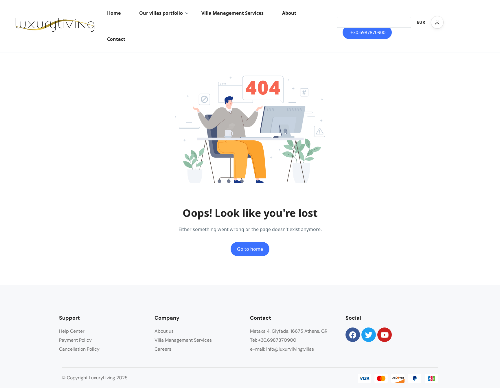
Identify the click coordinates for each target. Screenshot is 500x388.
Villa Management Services (232, 13)
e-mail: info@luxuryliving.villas (282, 349)
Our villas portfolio (161, 13)
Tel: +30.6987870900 (273, 340)
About (289, 13)
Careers (163, 349)
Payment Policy (75, 340)
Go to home (250, 249)
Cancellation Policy (79, 349)
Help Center (71, 331)
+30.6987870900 (367, 32)
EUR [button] (421, 22)
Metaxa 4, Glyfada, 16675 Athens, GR (289, 331)
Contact (116, 39)
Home (114, 13)
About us (164, 331)
